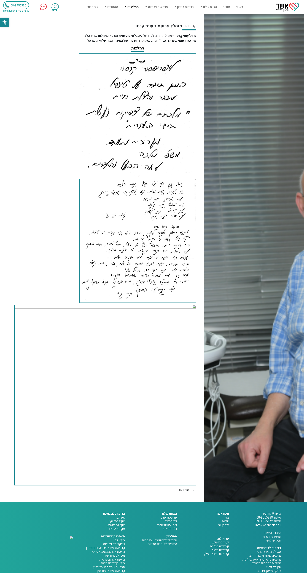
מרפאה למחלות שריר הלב (265, 555)
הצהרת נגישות (272, 532)
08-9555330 (265, 517)
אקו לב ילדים (117, 529)
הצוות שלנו (210, 7)
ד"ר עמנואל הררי (167, 525)
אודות (226, 7)
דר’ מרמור (171, 521)
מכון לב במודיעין (115, 555)
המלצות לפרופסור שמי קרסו (159, 540)
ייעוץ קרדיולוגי (220, 542)
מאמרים (112, 7)
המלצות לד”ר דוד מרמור (162, 544)
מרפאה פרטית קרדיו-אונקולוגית (262, 559)
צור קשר (92, 7)
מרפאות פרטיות (158, 7)
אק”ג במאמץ (117, 521)
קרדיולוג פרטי (220, 550)
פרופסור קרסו (168, 517)
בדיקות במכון (185, 7)
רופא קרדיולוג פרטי (113, 563)
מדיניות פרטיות (272, 536)
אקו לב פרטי (273, 567)
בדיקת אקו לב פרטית (112, 559)
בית (227, 517)
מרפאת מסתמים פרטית (266, 563)
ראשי (239, 7)
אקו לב (121, 517)
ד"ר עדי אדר (170, 529)
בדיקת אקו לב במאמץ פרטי (108, 551)
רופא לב (120, 540)
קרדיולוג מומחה (219, 546)
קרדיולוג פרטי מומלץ (216, 554)
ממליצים (133, 7)
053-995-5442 (263, 521)
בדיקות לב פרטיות (114, 544)
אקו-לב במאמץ (116, 525)
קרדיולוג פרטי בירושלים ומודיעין (105, 548)
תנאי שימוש (273, 540)
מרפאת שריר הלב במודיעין (109, 567)
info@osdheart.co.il (268, 525)
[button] (4, 22)
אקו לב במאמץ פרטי (269, 551)
